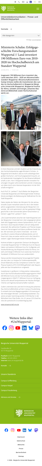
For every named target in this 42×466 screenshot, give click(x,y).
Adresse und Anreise (9, 397)
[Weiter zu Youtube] (17, 328)
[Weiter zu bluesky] (31, 328)
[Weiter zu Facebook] (4, 328)
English (40, 2)
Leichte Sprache (31, 2)
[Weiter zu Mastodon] (37, 327)
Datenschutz (21, 441)
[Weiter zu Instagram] (11, 328)
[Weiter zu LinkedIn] (24, 328)
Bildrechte (21, 445)
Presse (21, 448)
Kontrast (15, 2)
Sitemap (21, 456)
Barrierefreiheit (21, 452)
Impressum (21, 437)
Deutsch (35, 2)
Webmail (23, 2)
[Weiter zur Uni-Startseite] (10, 9)
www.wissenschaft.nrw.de (10, 304)
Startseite (4, 29)
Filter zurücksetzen (34, 40)
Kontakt (4, 366)
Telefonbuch (19, 2)
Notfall (27, 2)
